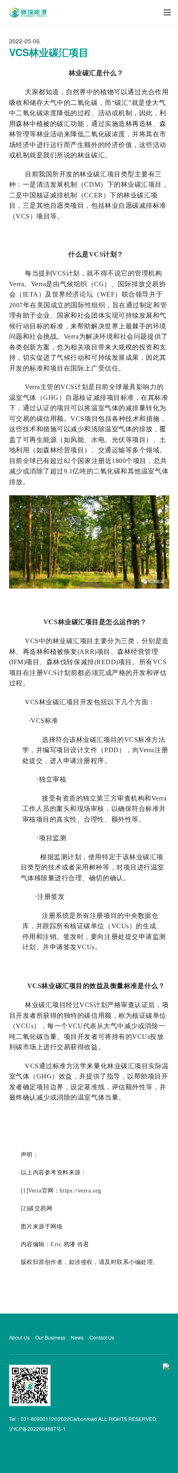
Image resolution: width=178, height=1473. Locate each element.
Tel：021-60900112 (31, 1418)
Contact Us (101, 1337)
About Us (19, 1337)
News (77, 1337)
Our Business (50, 1337)
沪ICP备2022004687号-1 (37, 1428)
